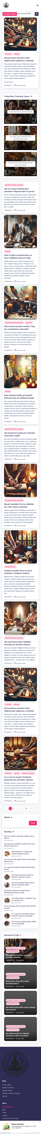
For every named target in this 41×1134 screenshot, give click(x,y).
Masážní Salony (10, 567)
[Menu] (38, 5)
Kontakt (4, 1115)
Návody (16, 54)
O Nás (4, 1112)
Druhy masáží (6, 1085)
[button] (9, 82)
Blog (3, 1110)
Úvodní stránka (7, 1107)
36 (26, 808)
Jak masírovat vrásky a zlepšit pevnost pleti (20, 112)
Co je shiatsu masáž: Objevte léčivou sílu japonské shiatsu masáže (20, 138)
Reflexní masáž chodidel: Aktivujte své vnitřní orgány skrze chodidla (20, 164)
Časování (8, 54)
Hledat (7, 817)
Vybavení (29, 322)
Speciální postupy (12, 951)
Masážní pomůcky (8, 1087)
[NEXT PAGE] (30, 808)
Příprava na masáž (28, 54)
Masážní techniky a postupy (14, 185)
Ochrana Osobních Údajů (10, 1118)
